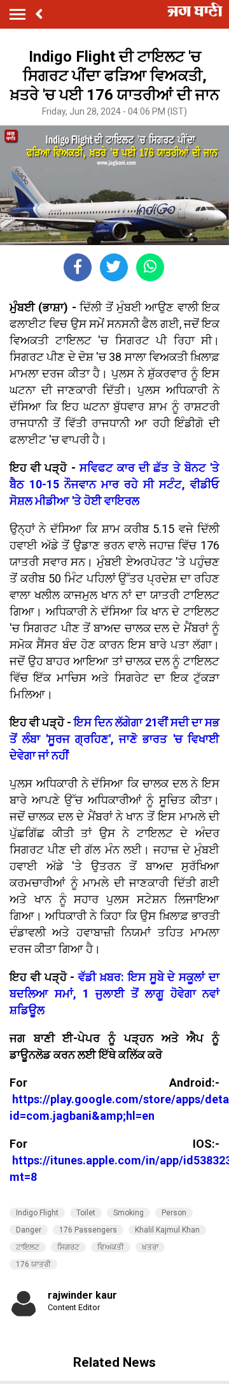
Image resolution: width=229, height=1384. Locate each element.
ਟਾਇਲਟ (27, 1247)
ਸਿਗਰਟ (68, 1247)
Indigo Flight (37, 1212)
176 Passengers (88, 1229)
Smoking (128, 1212)
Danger (28, 1229)
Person (174, 1212)
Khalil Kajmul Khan (167, 1229)
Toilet (85, 1212)
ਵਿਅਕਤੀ (110, 1247)
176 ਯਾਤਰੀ (33, 1264)
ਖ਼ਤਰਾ (150, 1247)
